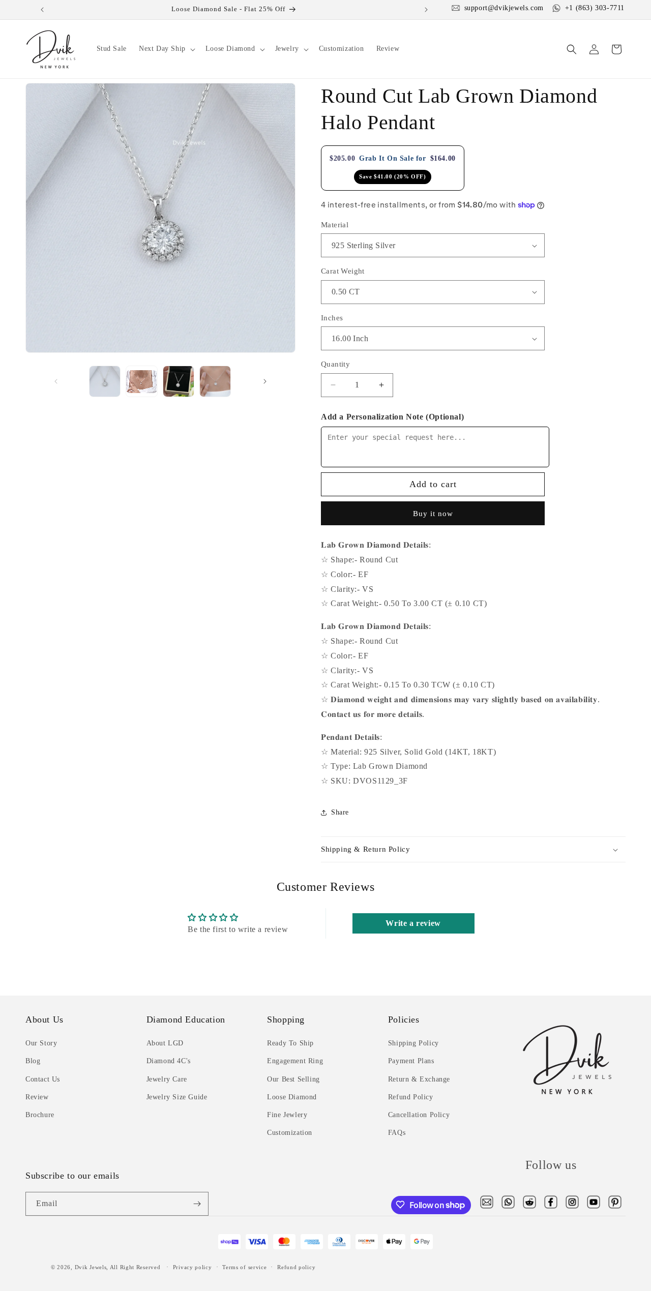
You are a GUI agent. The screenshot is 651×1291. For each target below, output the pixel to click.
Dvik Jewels (91, 1268)
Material (334, 225)
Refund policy (296, 1267)
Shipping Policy (413, 1043)
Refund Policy (410, 1097)
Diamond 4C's (168, 1061)
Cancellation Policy (419, 1115)
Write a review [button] (413, 923)
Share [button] (340, 812)
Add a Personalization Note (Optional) (392, 416)
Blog (32, 1061)
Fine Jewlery (287, 1115)
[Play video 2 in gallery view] (141, 381)
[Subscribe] (197, 1204)
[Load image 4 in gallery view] (215, 381)
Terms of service (244, 1267)
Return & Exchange (419, 1079)
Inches (332, 318)
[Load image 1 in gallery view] (105, 381)
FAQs (396, 1133)
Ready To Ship (290, 1043)
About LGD (165, 1043)
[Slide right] (264, 381)
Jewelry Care (166, 1079)
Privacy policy (192, 1267)
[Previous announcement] (42, 9)
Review (37, 1097)
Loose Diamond (230, 48)
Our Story (41, 1043)
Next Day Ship (162, 48)
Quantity (335, 364)
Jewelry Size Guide (177, 1097)
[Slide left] (55, 381)
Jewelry (287, 48)
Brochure (39, 1115)
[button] (166, 48)
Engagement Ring (295, 1061)
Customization (289, 1133)
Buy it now (433, 513)
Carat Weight (343, 271)
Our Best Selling (293, 1079)
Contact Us (42, 1079)
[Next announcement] (426, 9)
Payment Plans (411, 1061)
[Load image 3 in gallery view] (178, 381)
